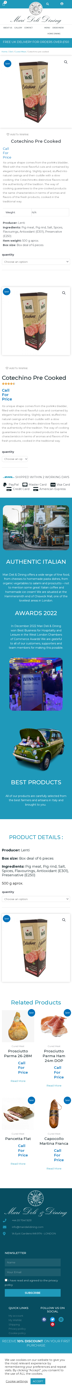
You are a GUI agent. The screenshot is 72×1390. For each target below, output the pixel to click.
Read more (18, 1080)
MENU (47, 28)
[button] (65, 62)
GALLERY (18, 28)
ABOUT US (7, 28)
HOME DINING (53, 34)
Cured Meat (20, 51)
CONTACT (28, 28)
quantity (8, 254)
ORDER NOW (58, 28)
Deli (11, 51)
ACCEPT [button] (38, 1381)
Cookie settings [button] (17, 1381)
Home (4, 51)
